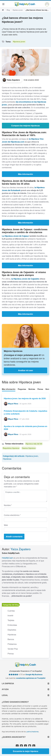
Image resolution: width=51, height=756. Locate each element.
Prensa (40, 389)
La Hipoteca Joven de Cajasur (15, 236)
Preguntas (22, 389)
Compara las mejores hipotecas (25, 125)
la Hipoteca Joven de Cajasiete (25, 278)
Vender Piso (13, 648)
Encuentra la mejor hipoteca (25, 751)
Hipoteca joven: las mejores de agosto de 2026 (25, 398)
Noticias (31, 389)
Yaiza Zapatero (21, 549)
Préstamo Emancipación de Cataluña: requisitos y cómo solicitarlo (25, 412)
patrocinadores (33, 732)
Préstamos (12, 644)
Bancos (11, 639)
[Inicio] (3, 10)
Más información (25, 174)
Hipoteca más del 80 (34, 443)
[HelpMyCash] (25, 4)
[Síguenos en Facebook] (17, 745)
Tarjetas (11, 620)
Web (6, 525)
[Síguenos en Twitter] (21, 745)
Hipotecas (7, 458)
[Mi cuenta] (47, 4)
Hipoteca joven (18, 10)
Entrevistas (12, 625)
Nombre (8, 505)
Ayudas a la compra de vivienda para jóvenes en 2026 (25, 427)
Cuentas (11, 610)
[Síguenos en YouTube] (29, 745)
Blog (8, 10)
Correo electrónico (12, 515)
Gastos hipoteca (28, 448)
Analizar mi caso (25, 370)
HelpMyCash (7, 557)
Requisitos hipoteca (11, 448)
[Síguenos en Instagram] (25, 745)
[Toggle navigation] (3, 4)
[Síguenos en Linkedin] (33, 745)
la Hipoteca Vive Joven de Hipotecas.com (23, 140)
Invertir (10, 615)
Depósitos (12, 629)
